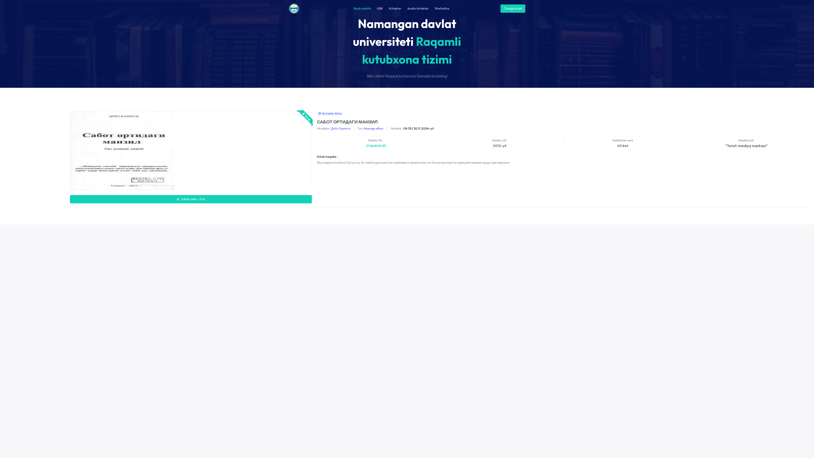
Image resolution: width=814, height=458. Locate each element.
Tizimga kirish (513, 8)
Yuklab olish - (192, 199)
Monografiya (373, 128)
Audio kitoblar (418, 8)
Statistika (442, 8)
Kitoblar (395, 8)
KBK (380, 8)
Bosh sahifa (362, 8)
